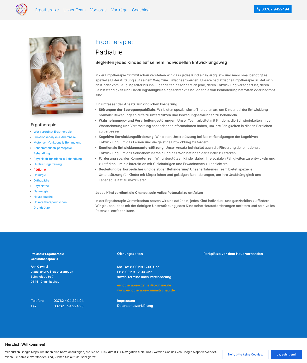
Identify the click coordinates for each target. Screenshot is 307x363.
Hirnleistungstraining (48, 164)
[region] (153, 350)
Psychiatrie (41, 186)
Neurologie (41, 191)
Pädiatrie (40, 169)
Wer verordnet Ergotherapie (53, 131)
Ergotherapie (47, 10)
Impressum (126, 301)
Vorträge (119, 10)
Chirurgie (40, 175)
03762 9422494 (275, 9)
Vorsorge (98, 10)
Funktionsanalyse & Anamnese (55, 137)
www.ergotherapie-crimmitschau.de (146, 290)
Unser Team (74, 10)
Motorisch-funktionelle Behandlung (57, 142)
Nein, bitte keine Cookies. (245, 354)
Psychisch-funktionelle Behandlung (58, 158)
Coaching (141, 10)
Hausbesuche (43, 196)
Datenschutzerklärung (135, 306)
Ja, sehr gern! (286, 354)
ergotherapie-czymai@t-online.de (144, 285)
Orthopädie (41, 180)
